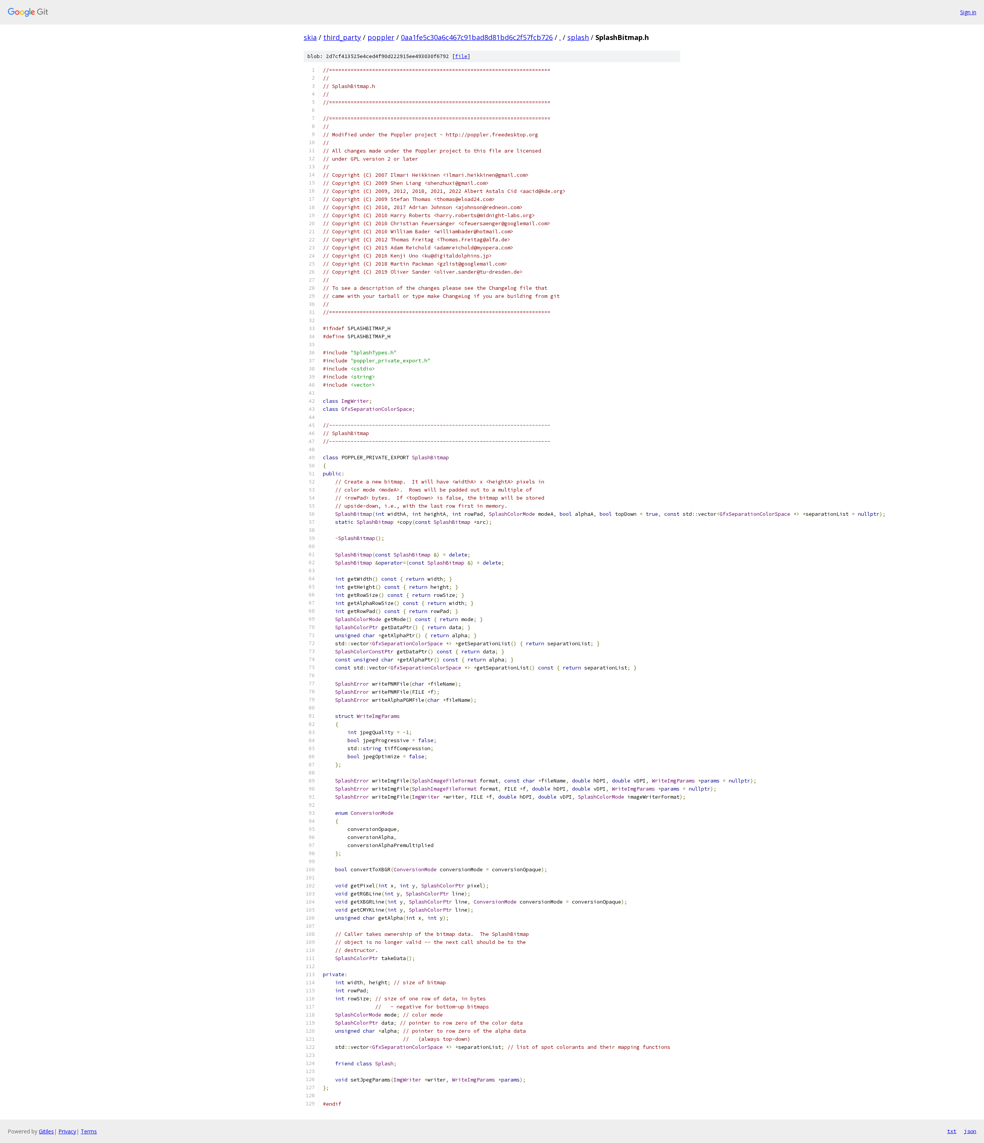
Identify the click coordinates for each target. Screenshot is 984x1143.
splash (578, 37)
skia (310, 37)
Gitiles (46, 1131)
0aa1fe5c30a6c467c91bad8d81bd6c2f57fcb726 (477, 37)
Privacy (67, 1131)
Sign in (968, 12)
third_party (342, 37)
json (970, 1131)
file (461, 56)
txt (951, 1131)
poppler (380, 37)
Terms (89, 1131)
